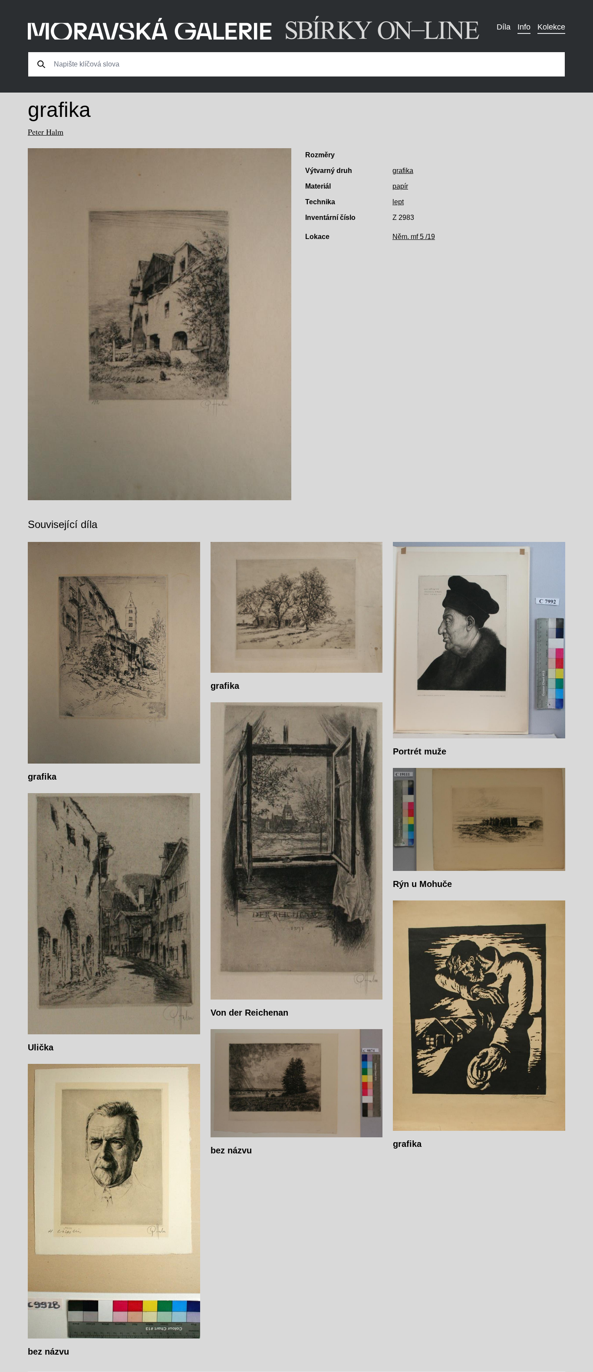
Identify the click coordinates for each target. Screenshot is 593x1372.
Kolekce (551, 27)
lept (398, 202)
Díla (504, 27)
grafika (402, 170)
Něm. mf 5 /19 (413, 236)
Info (523, 27)
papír (400, 186)
